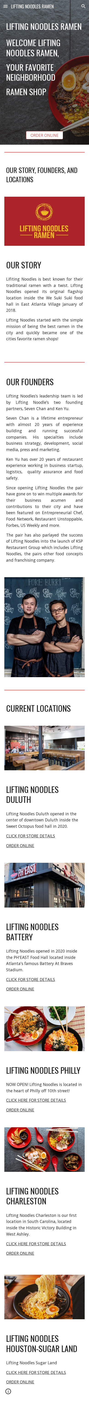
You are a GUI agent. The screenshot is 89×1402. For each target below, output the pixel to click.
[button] (5, 6)
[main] (44, 26)
